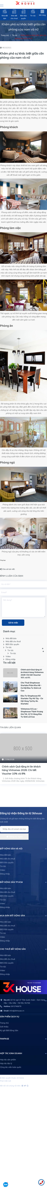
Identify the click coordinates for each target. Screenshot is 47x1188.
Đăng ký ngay (15, 836)
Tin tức (9, 647)
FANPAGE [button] (4, 1039)
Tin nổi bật (9, 662)
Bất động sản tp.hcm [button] (11, 882)
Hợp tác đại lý (6, 1063)
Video (8, 656)
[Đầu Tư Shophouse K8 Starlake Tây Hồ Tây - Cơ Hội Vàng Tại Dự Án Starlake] (10, 698)
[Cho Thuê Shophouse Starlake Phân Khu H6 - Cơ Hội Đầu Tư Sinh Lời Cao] (10, 687)
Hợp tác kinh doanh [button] (11, 1053)
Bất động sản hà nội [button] (11, 848)
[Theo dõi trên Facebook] (22, 1086)
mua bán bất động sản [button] (12, 915)
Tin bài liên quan (10, 727)
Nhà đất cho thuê (13, 641)
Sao (13, 1081)
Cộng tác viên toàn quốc (10, 1067)
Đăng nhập (10, 659)
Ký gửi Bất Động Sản (9, 1030)
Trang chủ (4, 1023)
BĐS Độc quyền (12, 644)
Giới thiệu (4, 1026)
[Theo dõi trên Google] (27, 1086)
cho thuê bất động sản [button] (13, 949)
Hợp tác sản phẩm (8, 1059)
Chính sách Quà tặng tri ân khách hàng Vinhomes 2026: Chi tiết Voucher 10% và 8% (21, 770)
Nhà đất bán (11, 638)
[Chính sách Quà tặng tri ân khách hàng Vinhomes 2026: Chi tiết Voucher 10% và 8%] (10, 673)
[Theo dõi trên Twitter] (25, 1086)
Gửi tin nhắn (13, 623)
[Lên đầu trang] (6, 1177)
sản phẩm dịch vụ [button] (9, 1016)
